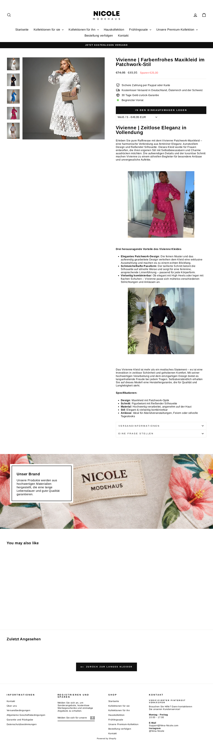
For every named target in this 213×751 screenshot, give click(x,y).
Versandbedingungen (18, 710)
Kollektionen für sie (47, 29)
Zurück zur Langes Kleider (109, 667)
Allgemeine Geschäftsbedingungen (26, 715)
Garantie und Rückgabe (20, 719)
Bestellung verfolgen (99, 35)
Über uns (12, 706)
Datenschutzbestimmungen (22, 724)
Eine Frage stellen (136, 433)
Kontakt (123, 35)
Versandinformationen (139, 426)
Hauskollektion (114, 29)
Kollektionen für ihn (82, 29)
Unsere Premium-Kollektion (175, 29)
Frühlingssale (139, 29)
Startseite (22, 29)
